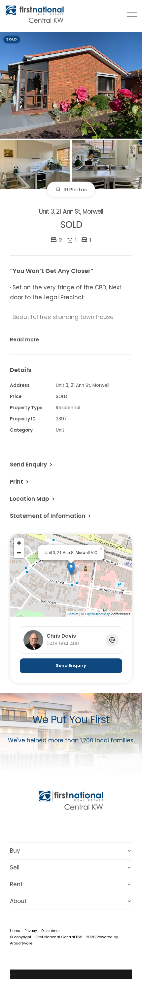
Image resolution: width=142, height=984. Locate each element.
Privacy (30, 930)
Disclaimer (50, 930)
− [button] (19, 553)
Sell (14, 867)
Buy (15, 851)
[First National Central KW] (34, 14)
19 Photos (74, 189)
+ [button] (19, 543)
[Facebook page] (62, 825)
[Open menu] (131, 14)
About (18, 901)
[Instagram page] (80, 825)
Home (15, 930)
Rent (16, 884)
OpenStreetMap (97, 613)
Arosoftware (21, 943)
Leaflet (72, 613)
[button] (20, 481)
